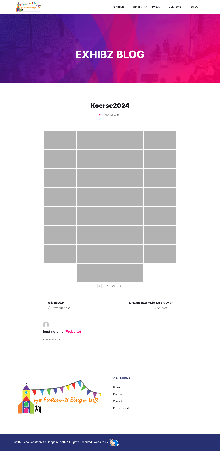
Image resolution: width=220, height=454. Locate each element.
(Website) (72, 331)
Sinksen (118, 6)
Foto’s (194, 6)
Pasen (156, 6)
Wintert (138, 6)
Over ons (175, 6)
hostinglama (111, 115)
